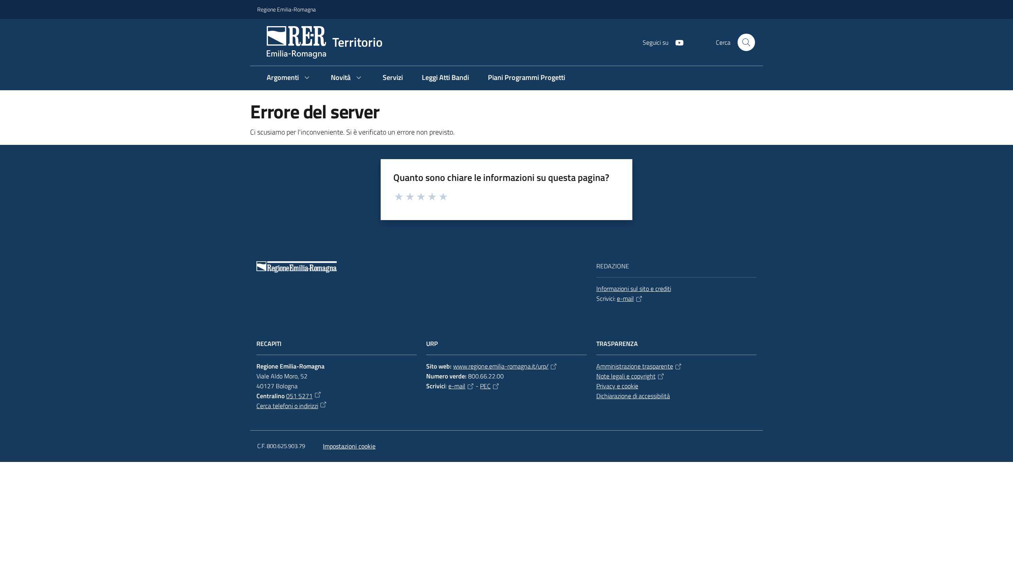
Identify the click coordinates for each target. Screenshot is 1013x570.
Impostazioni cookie (349, 446)
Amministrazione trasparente (634, 366)
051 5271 (299, 396)
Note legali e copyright (626, 376)
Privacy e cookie (617, 386)
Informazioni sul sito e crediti (633, 288)
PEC (485, 386)
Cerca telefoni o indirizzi (287, 405)
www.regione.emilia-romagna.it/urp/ (500, 366)
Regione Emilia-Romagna (286, 9)
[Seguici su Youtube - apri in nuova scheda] (676, 42)
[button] (746, 42)
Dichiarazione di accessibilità (633, 396)
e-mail (625, 298)
